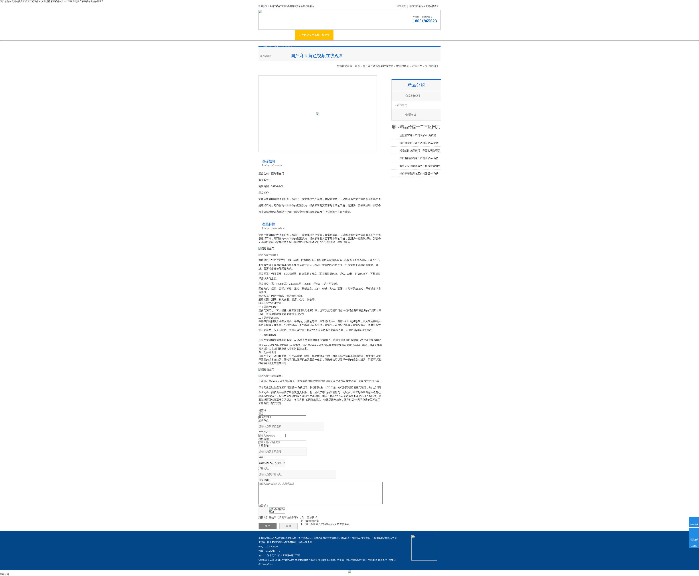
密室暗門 (417, 66)
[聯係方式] (694, 533)
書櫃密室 (314, 521)
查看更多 (411, 114)
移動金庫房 (304, 542)
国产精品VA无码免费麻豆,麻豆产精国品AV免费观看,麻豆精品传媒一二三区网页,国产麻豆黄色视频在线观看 (52, 1)
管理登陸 (372, 560)
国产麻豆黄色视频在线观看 (314, 34)
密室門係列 (402, 66)
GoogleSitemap (268, 564)
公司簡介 (286, 34)
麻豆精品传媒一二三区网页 (371, 34)
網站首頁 (267, 34)
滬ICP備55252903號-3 (356, 560)
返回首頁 (401, 6)
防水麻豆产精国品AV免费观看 (281, 542)
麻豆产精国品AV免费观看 (326, 538)
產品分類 (416, 85)
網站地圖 (4, 574)
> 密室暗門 (401, 105)
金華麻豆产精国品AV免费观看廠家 (330, 524)
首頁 (357, 66)
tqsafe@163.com (272, 551)
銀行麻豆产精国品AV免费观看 (355, 538)
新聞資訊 (342, 34)
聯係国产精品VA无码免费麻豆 (424, 6)
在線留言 (417, 34)
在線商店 (399, 34)
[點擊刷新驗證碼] (277, 510)
